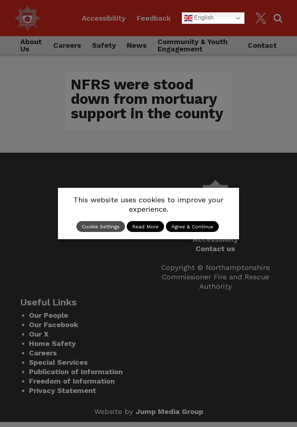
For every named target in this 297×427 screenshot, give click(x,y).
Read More (145, 226)
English (203, 17)
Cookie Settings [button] (101, 226)
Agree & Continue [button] (192, 226)
